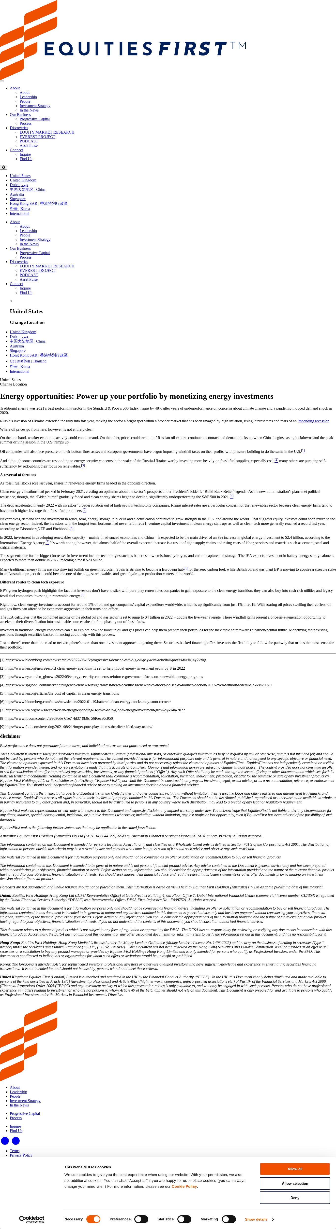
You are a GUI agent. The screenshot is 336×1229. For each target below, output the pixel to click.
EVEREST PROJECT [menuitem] (37, 137)
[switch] (141, 1219)
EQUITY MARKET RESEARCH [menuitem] (47, 132)
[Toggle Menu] (2, 81)
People (25, 235)
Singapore (18, 199)
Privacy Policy (21, 1155)
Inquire (25, 288)
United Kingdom (23, 180)
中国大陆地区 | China (28, 189)
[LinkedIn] (5, 1140)
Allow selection (295, 1183)
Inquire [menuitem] (25, 154)
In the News (29, 244)
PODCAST (29, 275)
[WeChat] (16, 1140)
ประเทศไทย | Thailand (28, 361)
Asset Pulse (29, 279)
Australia (17, 194)
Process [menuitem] (25, 123)
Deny (294, 1198)
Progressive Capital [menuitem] (35, 119)
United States (20, 176)
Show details (256, 1219)
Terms (14, 1151)
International (19, 213)
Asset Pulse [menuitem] (29, 145)
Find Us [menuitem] (26, 159)
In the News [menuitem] (29, 110)
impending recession (313, 421)
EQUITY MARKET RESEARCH (47, 266)
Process (25, 257)
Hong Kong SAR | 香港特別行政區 (39, 203)
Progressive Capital (35, 253)
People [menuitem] (25, 101)
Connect (16, 150)
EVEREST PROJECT (37, 270)
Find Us (26, 292)
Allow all (295, 1169)
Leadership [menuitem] (28, 97)
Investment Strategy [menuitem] (35, 106)
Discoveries (19, 128)
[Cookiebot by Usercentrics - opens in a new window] (31, 1219)
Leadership (28, 231)
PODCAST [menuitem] (29, 141)
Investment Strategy (35, 239)
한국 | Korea (20, 209)
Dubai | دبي (19, 185)
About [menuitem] (25, 92)
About (15, 88)
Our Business (20, 114)
